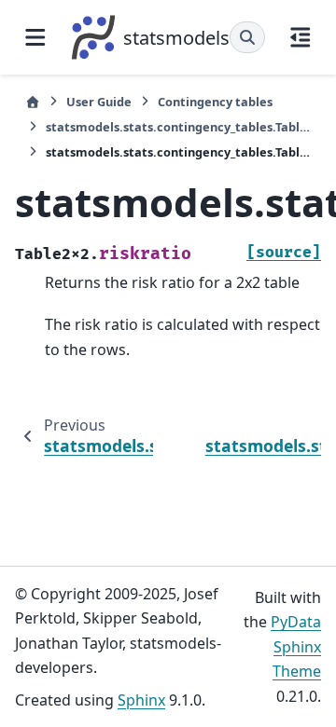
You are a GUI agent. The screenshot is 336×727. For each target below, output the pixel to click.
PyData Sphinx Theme (296, 646)
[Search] (247, 37)
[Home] (32, 102)
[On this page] (300, 37)
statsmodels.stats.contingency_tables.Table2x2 (178, 126)
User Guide (99, 101)
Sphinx (141, 700)
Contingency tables (215, 101)
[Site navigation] (35, 37)
